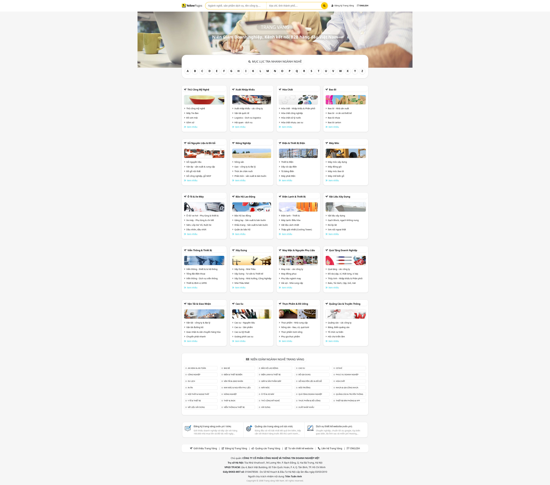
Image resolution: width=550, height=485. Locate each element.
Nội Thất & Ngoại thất (198, 394)
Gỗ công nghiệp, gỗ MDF (198, 175)
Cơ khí (339, 368)
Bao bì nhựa (334, 117)
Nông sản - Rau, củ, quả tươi (295, 327)
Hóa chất (287, 89)
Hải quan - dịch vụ (243, 122)
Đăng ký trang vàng (212, 426)
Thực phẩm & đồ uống (295, 303)
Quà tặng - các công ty (339, 269)
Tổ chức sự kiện (335, 331)
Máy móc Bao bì (336, 171)
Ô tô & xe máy (195, 196)
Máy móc (334, 143)
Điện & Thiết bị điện (293, 143)
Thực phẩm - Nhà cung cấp (294, 322)
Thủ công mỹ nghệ (198, 89)
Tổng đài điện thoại (195, 273)
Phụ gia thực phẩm (290, 336)
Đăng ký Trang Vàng (344, 5)
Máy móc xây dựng (337, 161)
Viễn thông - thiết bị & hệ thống (201, 269)
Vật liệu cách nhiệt (290, 224)
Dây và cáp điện (289, 166)
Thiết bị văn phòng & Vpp (348, 400)
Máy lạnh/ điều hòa (290, 220)
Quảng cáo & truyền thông (344, 303)
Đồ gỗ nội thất (193, 171)
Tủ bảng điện (287, 171)
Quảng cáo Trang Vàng (267, 448)
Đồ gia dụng (304, 374)
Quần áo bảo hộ (242, 229)
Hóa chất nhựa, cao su (292, 122)
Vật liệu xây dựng (339, 196)
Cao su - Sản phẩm (243, 327)
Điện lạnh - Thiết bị (290, 215)
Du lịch (191, 381)
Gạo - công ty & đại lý (245, 166)
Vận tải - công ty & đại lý (198, 322)
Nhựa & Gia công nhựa (347, 387)
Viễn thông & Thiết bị (199, 250)
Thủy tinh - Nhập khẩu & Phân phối (345, 278)
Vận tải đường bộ (194, 327)
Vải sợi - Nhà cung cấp (292, 282)
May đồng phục (289, 273)
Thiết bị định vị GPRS (196, 282)
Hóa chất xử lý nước (291, 117)
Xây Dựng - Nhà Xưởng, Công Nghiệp (252, 278)
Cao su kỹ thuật (242, 331)
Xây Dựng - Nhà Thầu (245, 269)
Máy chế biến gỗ (336, 175)
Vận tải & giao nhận (199, 303)
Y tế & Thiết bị (194, 400)
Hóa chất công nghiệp (292, 113)
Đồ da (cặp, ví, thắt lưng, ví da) (343, 273)
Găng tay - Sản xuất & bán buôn (250, 220)
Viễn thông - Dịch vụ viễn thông (202, 278)
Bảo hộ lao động (245, 196)
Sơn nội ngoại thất (337, 229)
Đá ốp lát (332, 224)
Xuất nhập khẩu (245, 89)
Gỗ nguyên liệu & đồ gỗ (201, 143)
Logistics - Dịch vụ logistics (247, 117)
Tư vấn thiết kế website (301, 448)
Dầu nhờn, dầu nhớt (196, 229)
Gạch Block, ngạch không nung (343, 220)
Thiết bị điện (287, 161)
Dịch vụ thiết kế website (334, 426)
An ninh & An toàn (197, 368)
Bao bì (332, 89)
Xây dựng (241, 250)
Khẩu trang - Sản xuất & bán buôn (251, 224)
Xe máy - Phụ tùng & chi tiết (200, 220)
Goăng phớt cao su (243, 336)
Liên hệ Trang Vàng (331, 448)
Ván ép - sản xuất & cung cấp (200, 166)
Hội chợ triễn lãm (336, 336)
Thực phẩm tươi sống (291, 331)
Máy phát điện (288, 175)
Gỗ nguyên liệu (193, 161)
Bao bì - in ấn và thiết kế (340, 113)
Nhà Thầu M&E (241, 282)
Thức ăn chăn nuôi (243, 171)
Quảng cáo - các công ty (339, 322)
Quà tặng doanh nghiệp (343, 250)
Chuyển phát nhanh (196, 336)
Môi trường (304, 387)
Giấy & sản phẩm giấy (271, 381)
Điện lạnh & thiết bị (294, 196)
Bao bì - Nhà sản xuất (338, 108)
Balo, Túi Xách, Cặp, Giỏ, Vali (342, 282)
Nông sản (239, 161)
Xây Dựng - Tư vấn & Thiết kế (248, 273)
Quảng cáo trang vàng (274, 426)
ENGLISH (363, 5)
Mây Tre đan (192, 113)
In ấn (190, 387)
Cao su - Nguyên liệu (244, 322)
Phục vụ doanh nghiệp (347, 374)
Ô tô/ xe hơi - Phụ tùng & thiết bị (202, 215)
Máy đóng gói (335, 166)
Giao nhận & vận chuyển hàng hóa (203, 331)
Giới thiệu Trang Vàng (205, 448)
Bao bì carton (334, 122)
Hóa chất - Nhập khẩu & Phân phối (298, 108)
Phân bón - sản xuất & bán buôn (250, 175)
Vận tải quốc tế (241, 113)
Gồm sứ (190, 122)
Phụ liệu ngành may (291, 278)
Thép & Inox (229, 400)
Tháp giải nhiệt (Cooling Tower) (296, 229)
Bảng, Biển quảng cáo (338, 327)
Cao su (239, 303)
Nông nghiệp (243, 143)
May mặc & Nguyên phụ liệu (298, 250)
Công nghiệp (194, 374)
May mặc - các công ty (292, 269)
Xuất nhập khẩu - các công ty (248, 108)
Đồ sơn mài (192, 117)
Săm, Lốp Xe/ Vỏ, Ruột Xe (198, 224)
